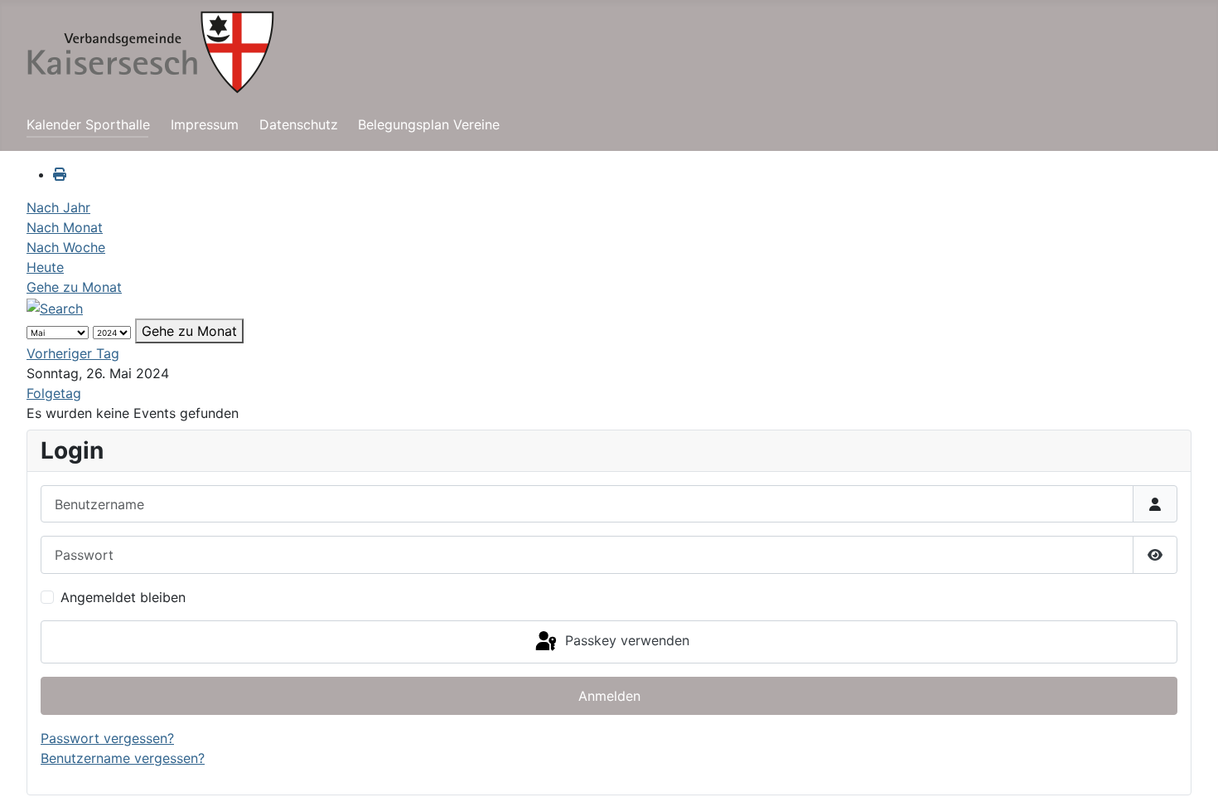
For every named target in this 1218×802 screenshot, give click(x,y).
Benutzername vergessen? (123, 758)
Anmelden (609, 696)
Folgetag (54, 393)
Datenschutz (298, 124)
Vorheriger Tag (73, 353)
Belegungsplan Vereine (429, 124)
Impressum (205, 124)
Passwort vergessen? (107, 738)
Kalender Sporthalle (88, 124)
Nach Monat (65, 227)
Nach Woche (66, 247)
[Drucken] (59, 174)
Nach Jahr (58, 207)
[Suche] (55, 307)
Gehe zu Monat (74, 287)
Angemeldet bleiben (123, 597)
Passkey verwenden (625, 640)
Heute (45, 267)
